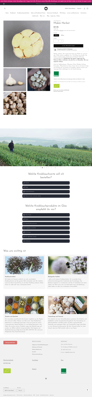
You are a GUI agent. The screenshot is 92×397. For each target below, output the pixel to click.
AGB (34, 395)
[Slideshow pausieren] (55, 167)
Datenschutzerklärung (37, 354)
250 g (56, 35)
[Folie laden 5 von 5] (48, 168)
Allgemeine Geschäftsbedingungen (40, 344)
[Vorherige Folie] (36, 167)
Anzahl (55, 38)
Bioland (34, 369)
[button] (4, 8)
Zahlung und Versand (37, 347)
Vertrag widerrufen (10, 342)
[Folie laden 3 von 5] (44, 168)
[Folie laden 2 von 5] (42, 168)
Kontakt (34, 351)
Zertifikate (35, 360)
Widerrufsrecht (19, 395)
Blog (62, 360)
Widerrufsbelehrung (36, 349)
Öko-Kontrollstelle (8, 360)
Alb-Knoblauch (9, 395)
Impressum (52, 395)
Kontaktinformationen (44, 395)
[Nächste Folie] (51, 167)
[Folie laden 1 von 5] (40, 168)
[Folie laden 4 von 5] (46, 168)
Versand (61, 30)
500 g (62, 35)
